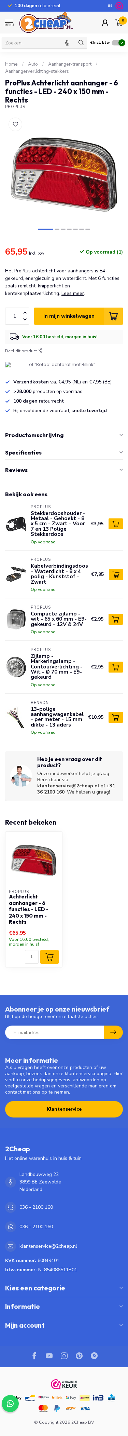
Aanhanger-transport (69, 64)
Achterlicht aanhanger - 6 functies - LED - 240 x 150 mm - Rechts (28, 909)
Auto (33, 64)
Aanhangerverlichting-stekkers (37, 71)
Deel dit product (21, 351)
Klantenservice (64, 1109)
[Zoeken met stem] (67, 43)
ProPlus (15, 107)
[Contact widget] (10, 1403)
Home (11, 64)
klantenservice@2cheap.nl (68, 786)
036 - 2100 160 (36, 1207)
